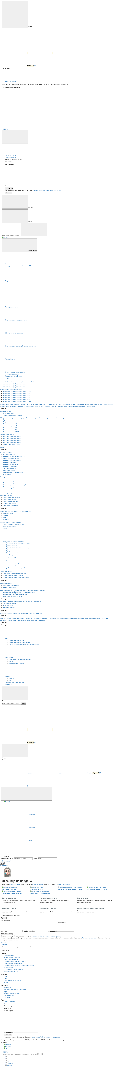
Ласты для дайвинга (9, 462)
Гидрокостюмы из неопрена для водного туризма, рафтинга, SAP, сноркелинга (45, 404)
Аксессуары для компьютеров (12, 596)
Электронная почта (7, 858)
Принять (3, 943)
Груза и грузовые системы (22, 511)
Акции (6, 982)
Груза (4, 517)
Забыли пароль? (6, 861)
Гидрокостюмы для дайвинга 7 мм (14, 387)
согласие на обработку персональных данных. (47, 191)
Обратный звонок (10, 157)
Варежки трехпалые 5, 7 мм (11, 444)
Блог (5, 976)
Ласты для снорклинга (10, 466)
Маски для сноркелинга (10, 491)
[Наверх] (13, 854)
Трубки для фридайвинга (10, 501)
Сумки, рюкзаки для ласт (40, 618)
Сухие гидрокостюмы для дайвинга (46, 406)
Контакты (8, 684)
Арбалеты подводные (9, 526)
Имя (2, 931)
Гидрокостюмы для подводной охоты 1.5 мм (17, 391)
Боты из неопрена (8, 413)
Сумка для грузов (16, 620)
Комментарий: (9, 186)
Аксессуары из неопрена (12, 957)
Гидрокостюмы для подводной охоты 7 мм (16, 397)
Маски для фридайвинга (10, 479)
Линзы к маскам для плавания (12, 487)
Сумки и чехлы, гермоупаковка (13, 969)
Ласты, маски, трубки (11, 959)
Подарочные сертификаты (12, 980)
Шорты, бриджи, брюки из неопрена (27, 418)
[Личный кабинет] (14, 716)
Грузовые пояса (8, 513)
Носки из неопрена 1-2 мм (11, 424)
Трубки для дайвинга (9, 499)
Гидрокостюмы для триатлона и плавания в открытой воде (76, 406)
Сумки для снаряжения (25, 618)
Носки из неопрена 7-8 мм (11, 430)
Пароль (35, 858)
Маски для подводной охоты (12, 481)
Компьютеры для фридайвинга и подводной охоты (19, 592)
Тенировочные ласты (9, 468)
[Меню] (15, 7)
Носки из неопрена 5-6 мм (11, 428)
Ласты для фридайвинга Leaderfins (13, 456)
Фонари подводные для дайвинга (13, 575)
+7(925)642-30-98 (10, 81)
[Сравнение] (15, 729)
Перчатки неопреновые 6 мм (12, 442)
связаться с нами (14, 884)
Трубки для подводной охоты (12, 497)
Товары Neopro (8, 967)
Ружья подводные (16, 522)
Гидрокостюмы (9, 955)
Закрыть (8, 193)
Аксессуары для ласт (9, 470)
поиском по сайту (38, 884)
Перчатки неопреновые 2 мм (12, 436)
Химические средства (11, 971)
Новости (6, 978)
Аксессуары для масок (10, 493)
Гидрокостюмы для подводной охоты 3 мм (16, 393)
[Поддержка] (15, 137)
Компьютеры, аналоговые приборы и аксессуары (29, 590)
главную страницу (64, 884)
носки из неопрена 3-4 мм (11, 426)
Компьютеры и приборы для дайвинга (15, 594)
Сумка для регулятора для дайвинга (33, 620)
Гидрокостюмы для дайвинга (30, 381)
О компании (7, 987)
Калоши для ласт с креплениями (13, 472)
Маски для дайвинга (9, 489)
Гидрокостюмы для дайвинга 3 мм (14, 383)
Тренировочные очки (9, 603)
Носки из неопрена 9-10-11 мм (12, 432)
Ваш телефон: (9, 164)
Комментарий (52, 931)
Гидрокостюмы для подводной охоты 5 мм (16, 395)
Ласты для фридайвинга (10, 464)
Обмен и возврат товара (11, 993)
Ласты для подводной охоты (12, 460)
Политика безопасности (89, 938)
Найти (24, 703)
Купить (3, 918)
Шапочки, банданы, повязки (47, 418)
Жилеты (5, 515)
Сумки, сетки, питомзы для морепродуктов (62, 618)
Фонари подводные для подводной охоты (16, 577)
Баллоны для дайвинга (10, 587)
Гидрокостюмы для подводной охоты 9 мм (16, 399)
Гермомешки (13, 618)
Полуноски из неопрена (10, 422)
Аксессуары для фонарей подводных (14, 573)
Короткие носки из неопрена (12, 420)
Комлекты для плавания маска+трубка (15, 485)
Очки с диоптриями (9, 607)
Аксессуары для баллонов (11, 585)
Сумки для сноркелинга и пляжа (86, 618)
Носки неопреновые (62, 418)
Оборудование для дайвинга (13, 963)
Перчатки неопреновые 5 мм (12, 440)
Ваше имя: (8, 162)
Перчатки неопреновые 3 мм (12, 438)
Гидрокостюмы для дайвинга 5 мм (14, 385)
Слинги (5, 528)
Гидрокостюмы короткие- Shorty (80, 404)
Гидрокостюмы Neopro (36, 613)
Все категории (32, 251)
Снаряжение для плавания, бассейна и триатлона (19, 965)
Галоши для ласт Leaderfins (11, 458)
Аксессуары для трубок (10, 505)
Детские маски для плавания (12, 483)
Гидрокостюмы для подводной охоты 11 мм (17, 401)
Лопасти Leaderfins (9, 454)
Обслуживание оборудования (14, 682)
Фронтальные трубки (9, 503)
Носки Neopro (24, 613)
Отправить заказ (6, 934)
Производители (9, 995)
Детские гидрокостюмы (99, 404)
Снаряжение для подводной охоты (15, 961)
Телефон (25, 931)
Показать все (7, 474)
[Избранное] (40, 729)
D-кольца (6, 519)
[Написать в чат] (26, 794)
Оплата (6, 991)
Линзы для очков (8, 605)
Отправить (9, 188)
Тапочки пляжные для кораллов (13, 415)
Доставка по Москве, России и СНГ (15, 989)
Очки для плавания (35, 601)
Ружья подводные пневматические (14, 524)
